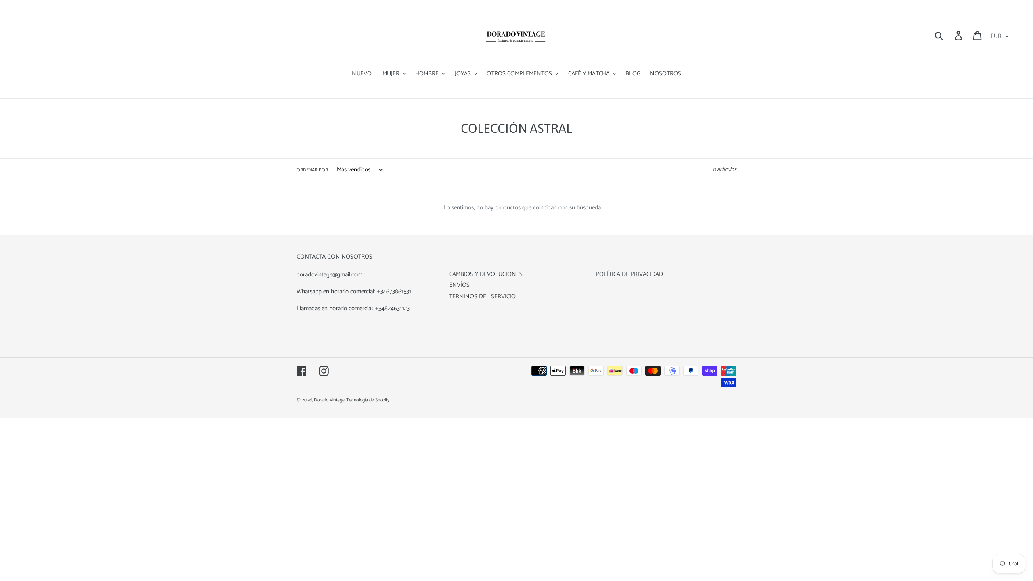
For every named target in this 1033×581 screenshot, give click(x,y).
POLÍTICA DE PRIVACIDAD (629, 274)
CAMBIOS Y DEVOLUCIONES (486, 274)
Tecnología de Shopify (367, 400)
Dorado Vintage (329, 400)
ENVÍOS (459, 285)
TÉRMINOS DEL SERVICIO (482, 296)
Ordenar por (312, 170)
